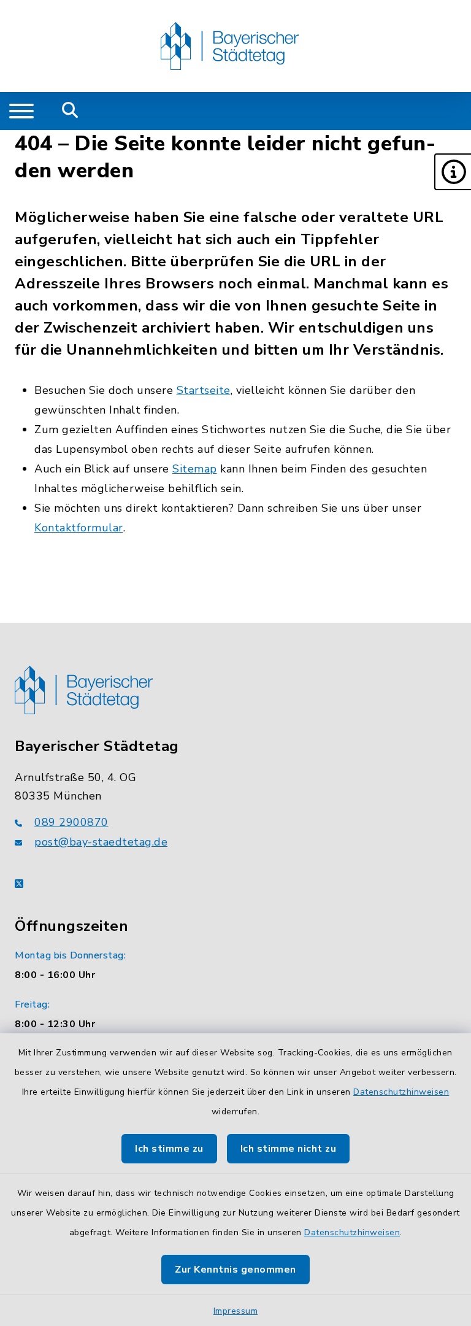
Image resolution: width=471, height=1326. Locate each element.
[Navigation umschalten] (21, 111)
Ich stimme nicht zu (288, 1148)
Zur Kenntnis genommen (235, 1269)
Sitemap (194, 468)
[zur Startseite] (230, 46)
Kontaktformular (78, 527)
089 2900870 (71, 822)
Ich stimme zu (169, 1148)
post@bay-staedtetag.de (100, 842)
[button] (452, 171)
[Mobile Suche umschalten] (70, 111)
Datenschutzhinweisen (401, 1092)
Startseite (204, 390)
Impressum (235, 1311)
